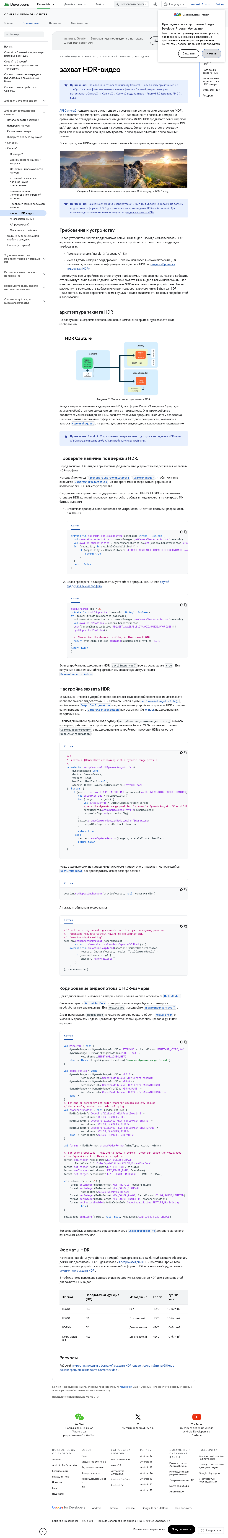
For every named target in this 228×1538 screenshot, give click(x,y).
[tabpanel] (127, 552)
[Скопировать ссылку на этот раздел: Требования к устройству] (118, 231)
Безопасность (60, 1471)
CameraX (92, 93)
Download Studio (179, 1485)
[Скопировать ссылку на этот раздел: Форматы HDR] (93, 1250)
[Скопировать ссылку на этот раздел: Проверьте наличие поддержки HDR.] (141, 459)
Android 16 (146, 1461)
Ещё (98, 4)
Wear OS (116, 1465)
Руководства (31, 23)
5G (83, 1487)
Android (56, 1459)
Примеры (55, 23)
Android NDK (176, 1491)
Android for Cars (120, 1479)
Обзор (8, 23)
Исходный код (60, 1476)
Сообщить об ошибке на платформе (211, 1457)
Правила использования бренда (116, 1520)
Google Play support (210, 1473)
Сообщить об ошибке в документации (211, 1466)
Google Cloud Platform (155, 1508)
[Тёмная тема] (181, 532)
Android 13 (146, 1478)
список (150, 710)
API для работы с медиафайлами (125, 440)
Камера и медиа (91, 1473)
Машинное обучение (94, 1461)
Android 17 (146, 1456)
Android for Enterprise (64, 1465)
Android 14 (146, 1473)
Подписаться (181, 1529)
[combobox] (131, 4)
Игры (84, 1456)
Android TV (117, 1485)
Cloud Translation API (78, 43)
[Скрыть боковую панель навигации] (42, 1531)
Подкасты (58, 1493)
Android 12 (146, 1484)
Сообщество (79, 23)
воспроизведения (131, 1262)
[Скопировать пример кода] (185, 532)
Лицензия (87, 1520)
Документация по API (181, 1480)
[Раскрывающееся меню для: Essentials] (55, 4)
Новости (57, 1482)
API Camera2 (67, 110)
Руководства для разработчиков (179, 1473)
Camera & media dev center (25, 14)
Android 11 (146, 1490)
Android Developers (69, 56)
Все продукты (183, 1508)
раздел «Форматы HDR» (139, 212)
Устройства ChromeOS (117, 1472)
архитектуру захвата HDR (76, 1270)
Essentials (43, 4)
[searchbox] (24, 34)
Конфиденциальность (94, 1480)
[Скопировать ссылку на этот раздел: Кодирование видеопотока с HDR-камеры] (152, 989)
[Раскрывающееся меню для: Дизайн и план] (86, 4)
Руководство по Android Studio (178, 1464)
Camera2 (135, 85)
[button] (21, 101)
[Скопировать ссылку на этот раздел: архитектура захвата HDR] (116, 312)
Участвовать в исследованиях (208, 1480)
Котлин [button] (75, 525)
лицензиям (126, 1386)
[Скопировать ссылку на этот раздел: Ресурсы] (81, 1358)
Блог (54, 1488)
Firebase (130, 1508)
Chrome (113, 1508)
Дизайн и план (73, 4)
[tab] (75, 525)
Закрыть (189, 53)
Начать (211, 53)
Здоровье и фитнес (93, 1467)
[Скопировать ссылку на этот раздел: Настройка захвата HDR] (113, 689)
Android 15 (146, 1467)
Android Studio (200, 4)
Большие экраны (120, 1459)
